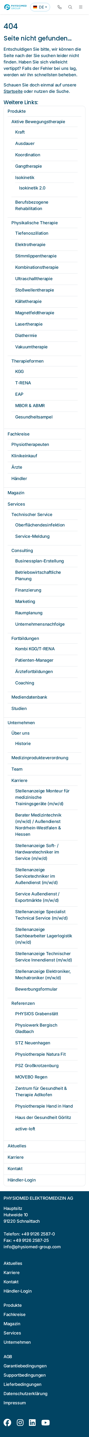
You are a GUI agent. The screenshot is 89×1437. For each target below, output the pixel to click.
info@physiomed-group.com (32, 1246)
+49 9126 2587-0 (38, 1233)
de (41, 8)
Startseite (13, 91)
